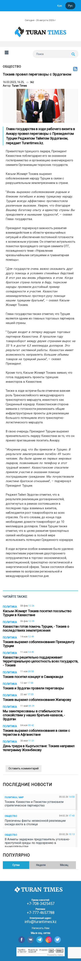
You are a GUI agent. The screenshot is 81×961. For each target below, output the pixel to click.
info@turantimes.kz (40, 921)
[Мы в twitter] (57, 939)
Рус (70, 5)
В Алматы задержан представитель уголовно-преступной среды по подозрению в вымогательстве (37, 843)
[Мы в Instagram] (48, 939)
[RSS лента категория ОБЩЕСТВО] (75, 69)
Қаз (59, 5)
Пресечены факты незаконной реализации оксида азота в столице (35, 822)
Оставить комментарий (23, 768)
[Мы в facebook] (21, 939)
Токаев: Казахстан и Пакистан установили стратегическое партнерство (34, 803)
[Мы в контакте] (30, 939)
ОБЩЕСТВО (12, 66)
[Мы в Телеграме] (39, 939)
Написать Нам (40, 928)
